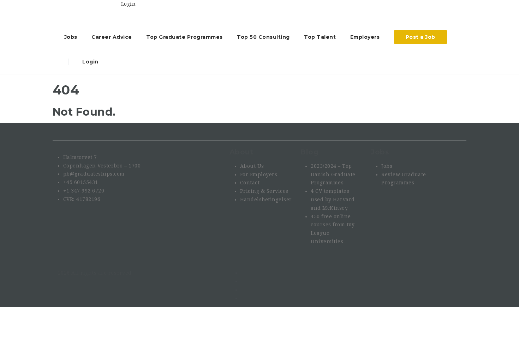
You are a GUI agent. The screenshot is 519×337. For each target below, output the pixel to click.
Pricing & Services (264, 191)
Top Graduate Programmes (184, 37)
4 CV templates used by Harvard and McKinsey (333, 199)
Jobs (70, 37)
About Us (252, 166)
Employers (365, 37)
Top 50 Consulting (263, 37)
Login (90, 62)
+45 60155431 (80, 182)
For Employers (259, 174)
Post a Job (420, 37)
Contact (250, 182)
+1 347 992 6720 (84, 191)
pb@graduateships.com (94, 174)
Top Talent (320, 37)
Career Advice (111, 37)
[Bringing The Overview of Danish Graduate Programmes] (89, 12)
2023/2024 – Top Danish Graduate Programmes (333, 174)
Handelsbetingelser (266, 199)
